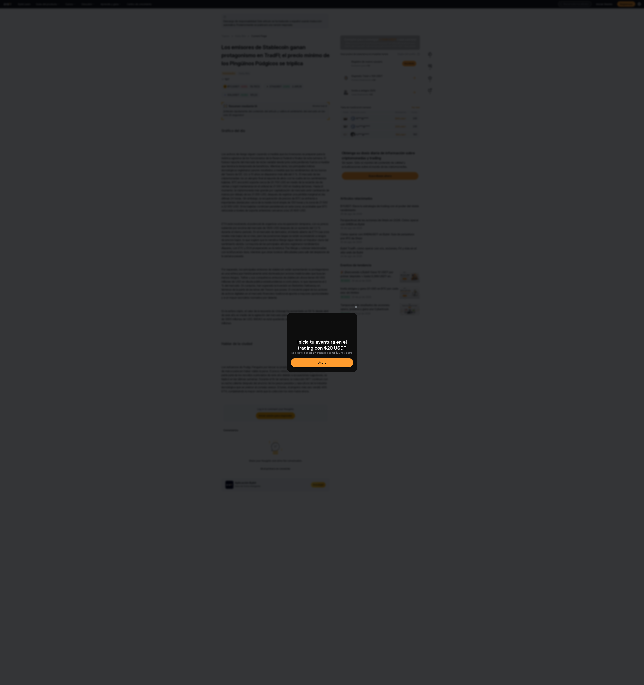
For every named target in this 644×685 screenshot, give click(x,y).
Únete (322, 362)
